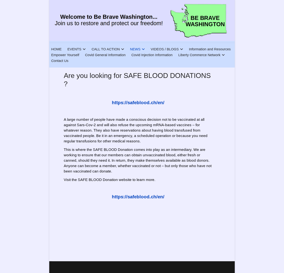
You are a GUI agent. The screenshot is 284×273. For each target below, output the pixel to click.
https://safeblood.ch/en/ (138, 102)
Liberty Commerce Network (199, 55)
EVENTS (74, 49)
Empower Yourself (65, 55)
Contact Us (59, 61)
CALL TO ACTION (106, 49)
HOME (56, 49)
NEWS (135, 49)
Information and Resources (210, 49)
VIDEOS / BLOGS (165, 49)
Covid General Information (105, 55)
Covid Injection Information (152, 55)
